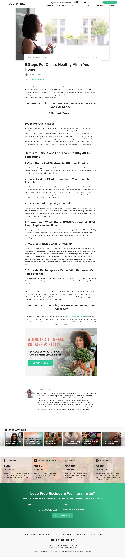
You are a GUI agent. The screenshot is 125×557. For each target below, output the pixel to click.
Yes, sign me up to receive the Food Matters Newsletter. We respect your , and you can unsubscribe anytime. (62, 509)
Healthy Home (41, 58)
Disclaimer (50, 545)
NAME (30, 504)
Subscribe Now (62, 516)
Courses (48, 5)
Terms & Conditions (61, 545)
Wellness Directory (95, 534)
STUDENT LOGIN (91, 2)
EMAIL (67, 504)
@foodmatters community (47, 460)
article (31, 58)
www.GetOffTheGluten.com (74, 317)
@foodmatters (12, 460)
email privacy (81, 509)
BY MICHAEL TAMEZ (44, 390)
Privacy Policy (73, 545)
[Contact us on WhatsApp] (72, 539)
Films (88, 5)
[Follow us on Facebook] (52, 539)
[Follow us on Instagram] (57, 539)
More (111, 5)
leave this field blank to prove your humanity (8, 485)
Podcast (75, 5)
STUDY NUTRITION (110, 2)
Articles (49, 534)
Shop (99, 5)
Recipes (61, 5)
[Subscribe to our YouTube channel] (62, 539)
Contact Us (71, 534)
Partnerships (81, 534)
